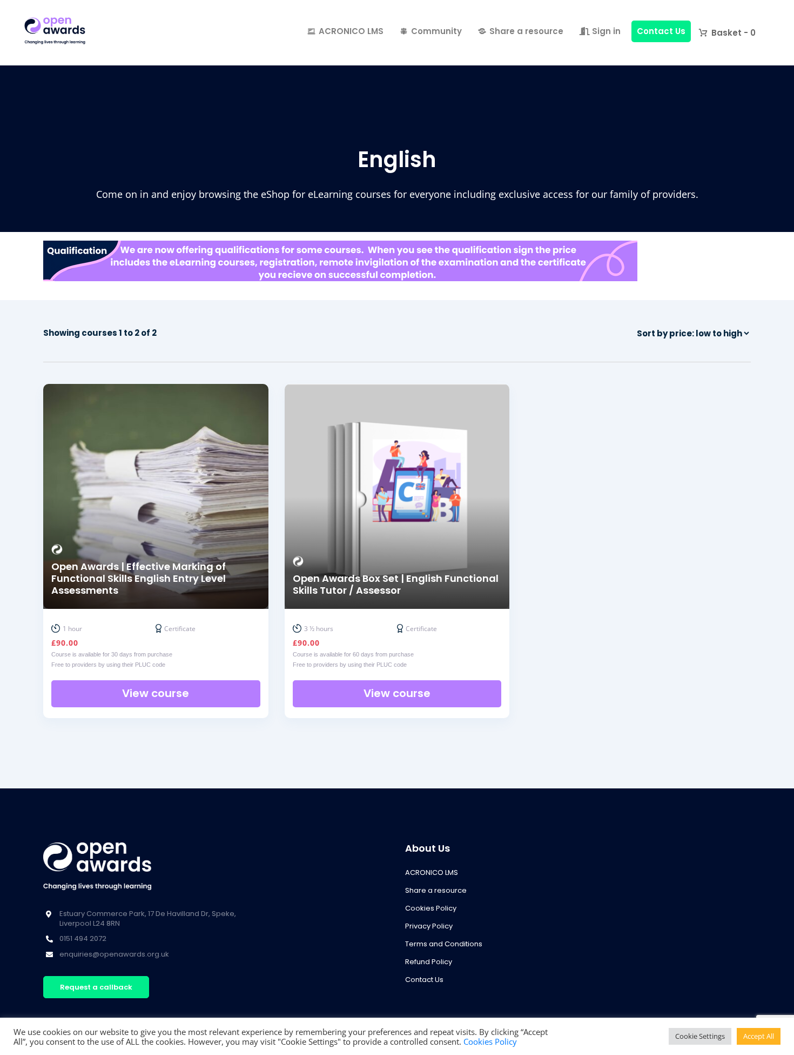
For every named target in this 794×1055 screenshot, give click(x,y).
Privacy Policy (429, 926)
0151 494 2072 (82, 938)
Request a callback (96, 987)
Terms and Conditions (443, 944)
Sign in (605, 31)
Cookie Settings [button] (700, 1036)
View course (155, 693)
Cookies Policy (430, 908)
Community (436, 31)
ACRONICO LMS (351, 31)
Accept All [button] (758, 1036)
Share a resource (526, 31)
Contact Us (661, 31)
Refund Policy (428, 962)
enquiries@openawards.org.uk (114, 954)
